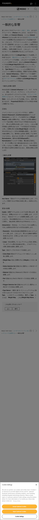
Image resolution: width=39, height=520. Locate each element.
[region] (19, 501)
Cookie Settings (19, 516)
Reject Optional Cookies (19, 511)
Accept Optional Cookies (19, 506)
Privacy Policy (16, 501)
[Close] (36, 485)
